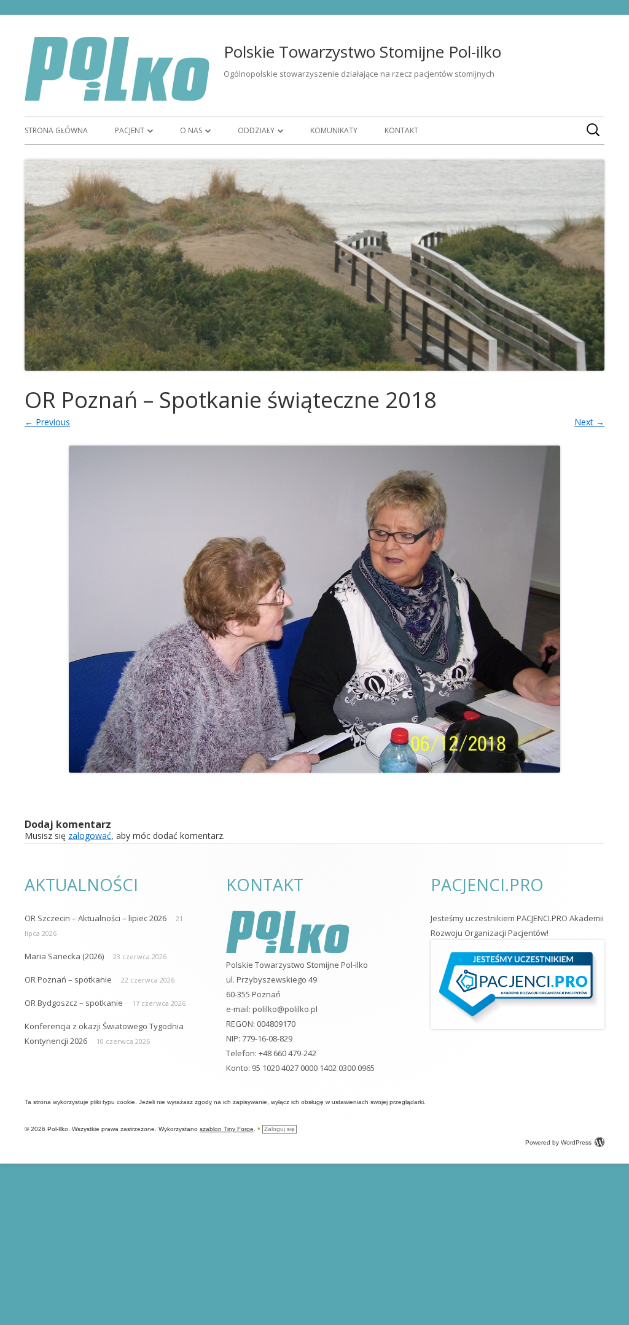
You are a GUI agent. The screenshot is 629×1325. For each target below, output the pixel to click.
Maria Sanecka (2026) (64, 956)
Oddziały (256, 130)
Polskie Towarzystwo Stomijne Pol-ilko (362, 52)
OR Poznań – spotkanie (68, 979)
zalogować (89, 835)
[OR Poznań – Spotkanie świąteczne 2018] (314, 609)
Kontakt (401, 130)
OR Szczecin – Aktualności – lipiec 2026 (95, 918)
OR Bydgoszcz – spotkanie (74, 1002)
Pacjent (129, 130)
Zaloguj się (279, 1129)
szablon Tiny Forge (227, 1129)
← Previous (47, 422)
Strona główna (56, 130)
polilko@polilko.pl (285, 1008)
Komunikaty (333, 130)
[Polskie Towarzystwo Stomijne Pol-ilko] (117, 97)
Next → (589, 422)
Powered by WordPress (558, 1142)
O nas (191, 130)
